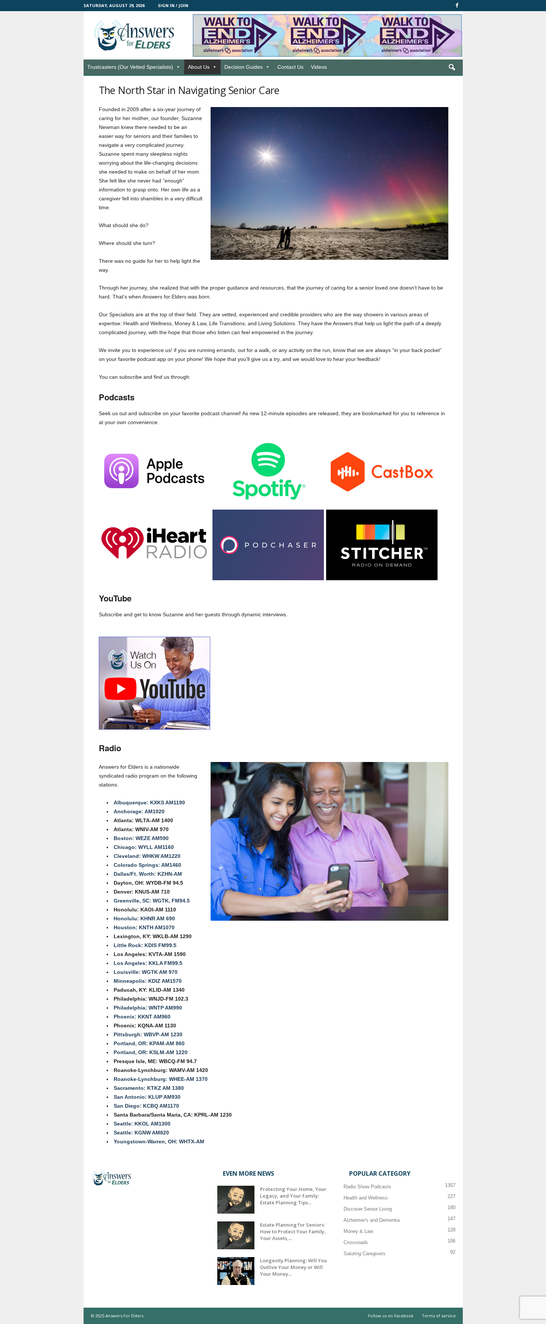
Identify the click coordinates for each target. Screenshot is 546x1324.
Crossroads (356, 1242)
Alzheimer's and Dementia (372, 1220)
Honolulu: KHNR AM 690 (144, 918)
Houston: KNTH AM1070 (144, 927)
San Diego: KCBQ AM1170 (146, 1106)
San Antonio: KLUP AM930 (147, 1097)
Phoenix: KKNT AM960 (142, 1017)
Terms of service (439, 1315)
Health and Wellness (366, 1198)
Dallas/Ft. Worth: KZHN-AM (148, 874)
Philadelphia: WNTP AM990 (148, 1008)
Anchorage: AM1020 (139, 811)
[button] (451, 67)
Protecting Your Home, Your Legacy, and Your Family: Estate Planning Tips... (293, 1196)
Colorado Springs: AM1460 (147, 865)
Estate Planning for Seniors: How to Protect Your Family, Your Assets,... (293, 1231)
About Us (198, 67)
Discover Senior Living (368, 1209)
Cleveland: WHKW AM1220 (147, 856)
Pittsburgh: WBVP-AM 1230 (148, 1034)
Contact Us (290, 67)
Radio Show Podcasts (367, 1186)
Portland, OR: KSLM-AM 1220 (151, 1052)
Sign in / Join (173, 5)
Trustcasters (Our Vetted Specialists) (130, 67)
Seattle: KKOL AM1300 (142, 1124)
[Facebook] (457, 5)
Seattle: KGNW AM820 (141, 1133)
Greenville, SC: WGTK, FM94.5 (152, 901)
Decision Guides (243, 67)
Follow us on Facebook (390, 1315)
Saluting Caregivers (365, 1253)
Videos (319, 67)
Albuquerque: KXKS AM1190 (149, 802)
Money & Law (358, 1231)
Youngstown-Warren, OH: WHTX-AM (159, 1141)
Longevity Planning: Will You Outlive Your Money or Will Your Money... (293, 1267)
